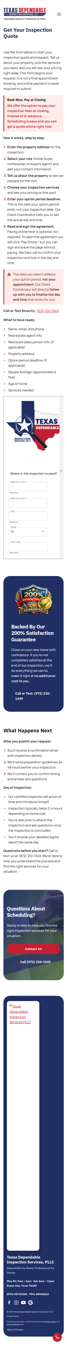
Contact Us (33, 949)
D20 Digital (18, 1329)
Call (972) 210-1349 (35, 962)
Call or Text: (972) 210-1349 (32, 696)
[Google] (30, 1303)
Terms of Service (13, 1324)
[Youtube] (23, 1303)
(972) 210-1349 (47, 311)
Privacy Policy (13, 1316)
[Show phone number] (57, 1337)
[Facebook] (9, 1303)
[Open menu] (59, 14)
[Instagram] (16, 1303)
